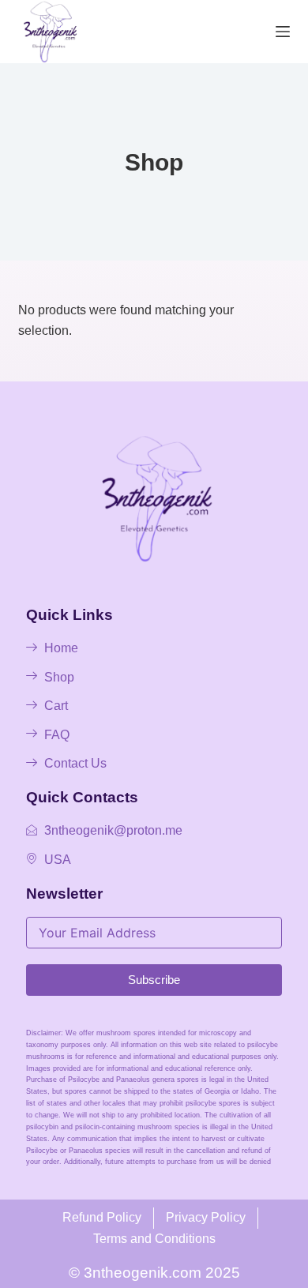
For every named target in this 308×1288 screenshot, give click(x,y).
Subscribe (154, 979)
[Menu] (283, 31)
